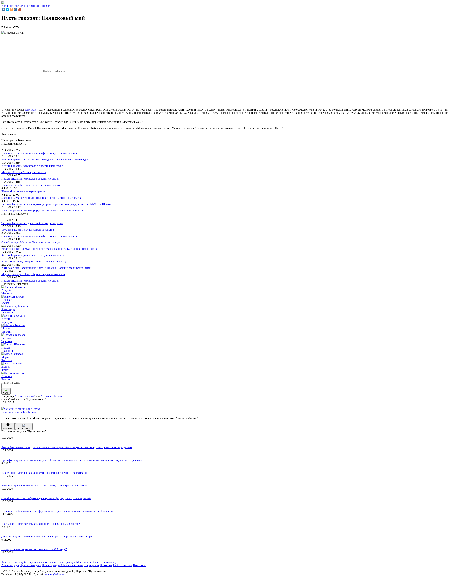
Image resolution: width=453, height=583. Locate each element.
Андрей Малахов (63, 565)
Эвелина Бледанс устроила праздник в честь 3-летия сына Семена (41, 197)
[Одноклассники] (11, 9)
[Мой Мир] (15, 9)
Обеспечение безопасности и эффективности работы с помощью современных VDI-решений (57, 511)
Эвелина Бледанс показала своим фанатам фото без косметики (39, 153)
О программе (91, 565)
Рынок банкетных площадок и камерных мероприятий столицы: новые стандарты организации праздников (66, 447)
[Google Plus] (19, 9)
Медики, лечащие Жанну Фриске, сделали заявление (33, 274)
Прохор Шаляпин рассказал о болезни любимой (30, 178)
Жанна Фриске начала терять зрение (23, 191)
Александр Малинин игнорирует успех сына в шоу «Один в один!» (42, 210)
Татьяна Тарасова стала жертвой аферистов (27, 229)
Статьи (78, 565)
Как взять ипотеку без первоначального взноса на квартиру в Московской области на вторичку (59, 562)
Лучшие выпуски (30, 5)
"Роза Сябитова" (25, 396)
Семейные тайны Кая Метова (19, 412)
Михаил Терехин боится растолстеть (23, 172)
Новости (47, 5)
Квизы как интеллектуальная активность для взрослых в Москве (40, 523)
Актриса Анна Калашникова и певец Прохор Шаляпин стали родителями (46, 267)
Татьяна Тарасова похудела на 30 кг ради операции (32, 223)
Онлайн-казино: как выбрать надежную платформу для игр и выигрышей (46, 498)
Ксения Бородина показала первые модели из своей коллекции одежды (44, 159)
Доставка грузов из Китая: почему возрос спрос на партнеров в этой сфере (46, 536)
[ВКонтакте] (3, 9)
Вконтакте (139, 565)
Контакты (106, 565)
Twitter (117, 565)
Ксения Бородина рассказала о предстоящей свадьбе (33, 165)
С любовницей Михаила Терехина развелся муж (30, 184)
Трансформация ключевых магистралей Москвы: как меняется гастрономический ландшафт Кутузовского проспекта (72, 460)
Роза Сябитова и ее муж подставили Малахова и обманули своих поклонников (49, 248)
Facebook (126, 565)
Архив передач (10, 5)
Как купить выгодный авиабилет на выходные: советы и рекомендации (44, 472)
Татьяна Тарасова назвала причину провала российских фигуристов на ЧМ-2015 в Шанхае (56, 204)
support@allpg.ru (54, 574)
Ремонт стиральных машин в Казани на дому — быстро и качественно (44, 485)
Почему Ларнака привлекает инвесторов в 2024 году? (34, 549)
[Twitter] (7, 9)
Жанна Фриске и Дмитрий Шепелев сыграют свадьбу (33, 261)
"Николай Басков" (52, 396)
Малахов (30, 109)
